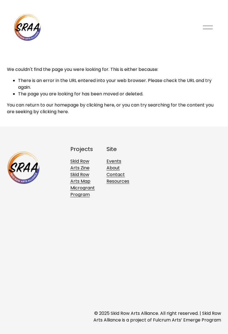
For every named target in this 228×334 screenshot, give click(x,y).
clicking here (100, 105)
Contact (115, 174)
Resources (117, 181)
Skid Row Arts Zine (80, 164)
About (113, 168)
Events (113, 161)
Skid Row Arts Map (80, 177)
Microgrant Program (82, 191)
